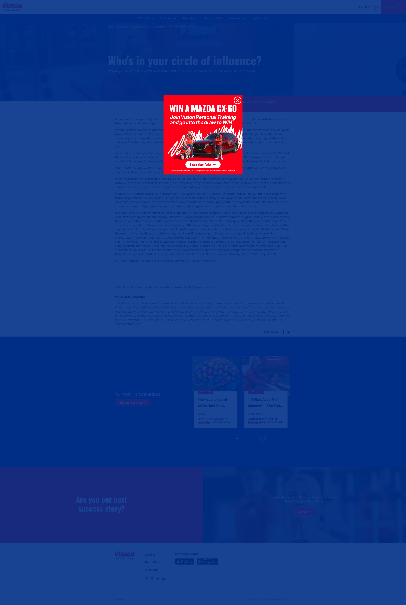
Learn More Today (200, 164)
